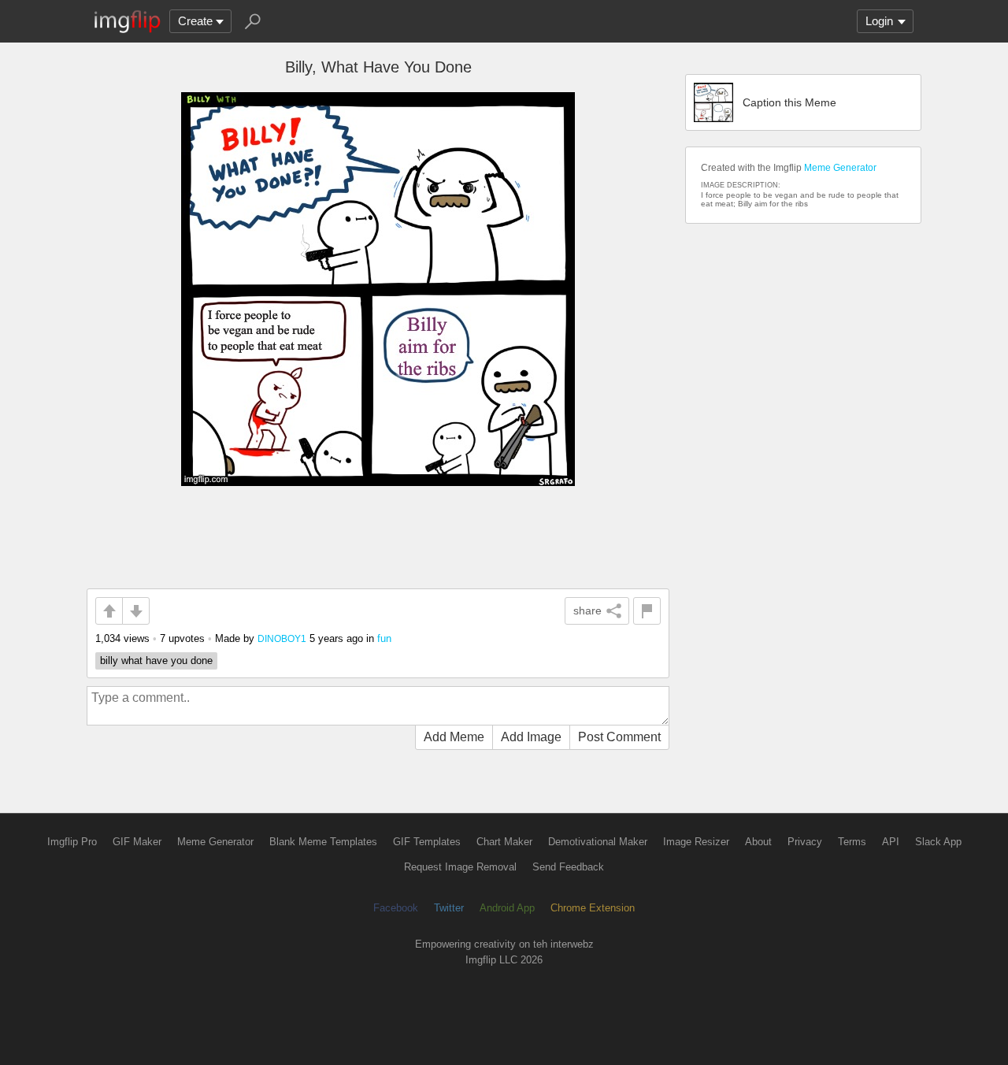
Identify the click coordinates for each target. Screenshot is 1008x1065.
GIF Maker (137, 842)
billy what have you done (156, 660)
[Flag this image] (647, 611)
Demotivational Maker (597, 842)
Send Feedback (568, 867)
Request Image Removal (460, 867)
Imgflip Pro (72, 842)
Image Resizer (696, 842)
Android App (507, 908)
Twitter (449, 908)
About (758, 842)
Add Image (531, 737)
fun (384, 638)
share (587, 610)
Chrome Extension (592, 908)
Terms (852, 842)
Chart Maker (504, 842)
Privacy (805, 842)
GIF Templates (427, 842)
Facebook (395, 908)
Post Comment (619, 737)
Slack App (938, 842)
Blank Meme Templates (323, 842)
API (890, 842)
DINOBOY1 (282, 638)
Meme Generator (840, 167)
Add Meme (454, 737)
